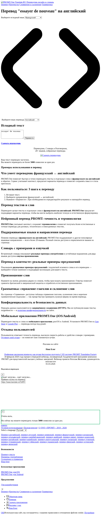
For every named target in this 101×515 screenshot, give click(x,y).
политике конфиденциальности (31, 310)
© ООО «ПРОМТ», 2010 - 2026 (53, 428)
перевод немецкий (45, 435)
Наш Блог (13, 508)
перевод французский (64, 435)
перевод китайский (9, 439)
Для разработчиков (9, 485)
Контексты (14, 4)
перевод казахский (85, 437)
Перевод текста (8, 454)
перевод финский (67, 442)
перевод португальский (48, 439)
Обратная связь (15, 496)
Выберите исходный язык (12, 17)
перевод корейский (28, 439)
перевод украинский (49, 442)
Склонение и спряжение (12, 459)
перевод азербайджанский (33, 437)
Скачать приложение (18, 502)
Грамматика (47, 4)
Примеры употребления (12, 457)
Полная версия (30, 428)
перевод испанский (84, 435)
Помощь (12, 499)
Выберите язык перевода (13, 120)
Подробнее (89, 513)
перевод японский (9, 444)
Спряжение (30, 4)
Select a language (8, 430)
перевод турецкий (86, 439)
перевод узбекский (30, 442)
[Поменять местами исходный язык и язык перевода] (50, 117)
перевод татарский (68, 439)
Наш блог (5, 462)
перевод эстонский (84, 442)
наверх (4, 425)
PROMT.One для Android (12, 474)
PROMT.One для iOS (10, 472)
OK (2, 513)
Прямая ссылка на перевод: (13, 379)
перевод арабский (54, 437)
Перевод (5, 4)
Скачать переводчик (11, 143)
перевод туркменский (11, 442)
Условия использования (11, 428)
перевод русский (28, 435)
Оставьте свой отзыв (10, 337)
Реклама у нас (15, 505)
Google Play (13, 324)
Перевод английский (10, 435)
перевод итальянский (10, 437)
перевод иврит (69, 437)
